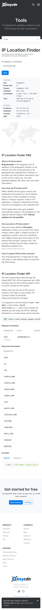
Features (6, 529)
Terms (15, 596)
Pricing (28, 502)
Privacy (21, 596)
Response (17, 458)
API (4, 539)
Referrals (27, 539)
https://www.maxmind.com (13, 249)
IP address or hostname (12, 62)
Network (6, 532)
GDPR (27, 596)
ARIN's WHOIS (8, 191)
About (26, 529)
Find (5, 73)
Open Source (8, 559)
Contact (27, 536)
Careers (27, 543)
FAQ (4, 563)
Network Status (9, 555)
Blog (25, 532)
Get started (16, 502)
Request (7, 458)
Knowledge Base (10, 552)
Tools (5, 39)
